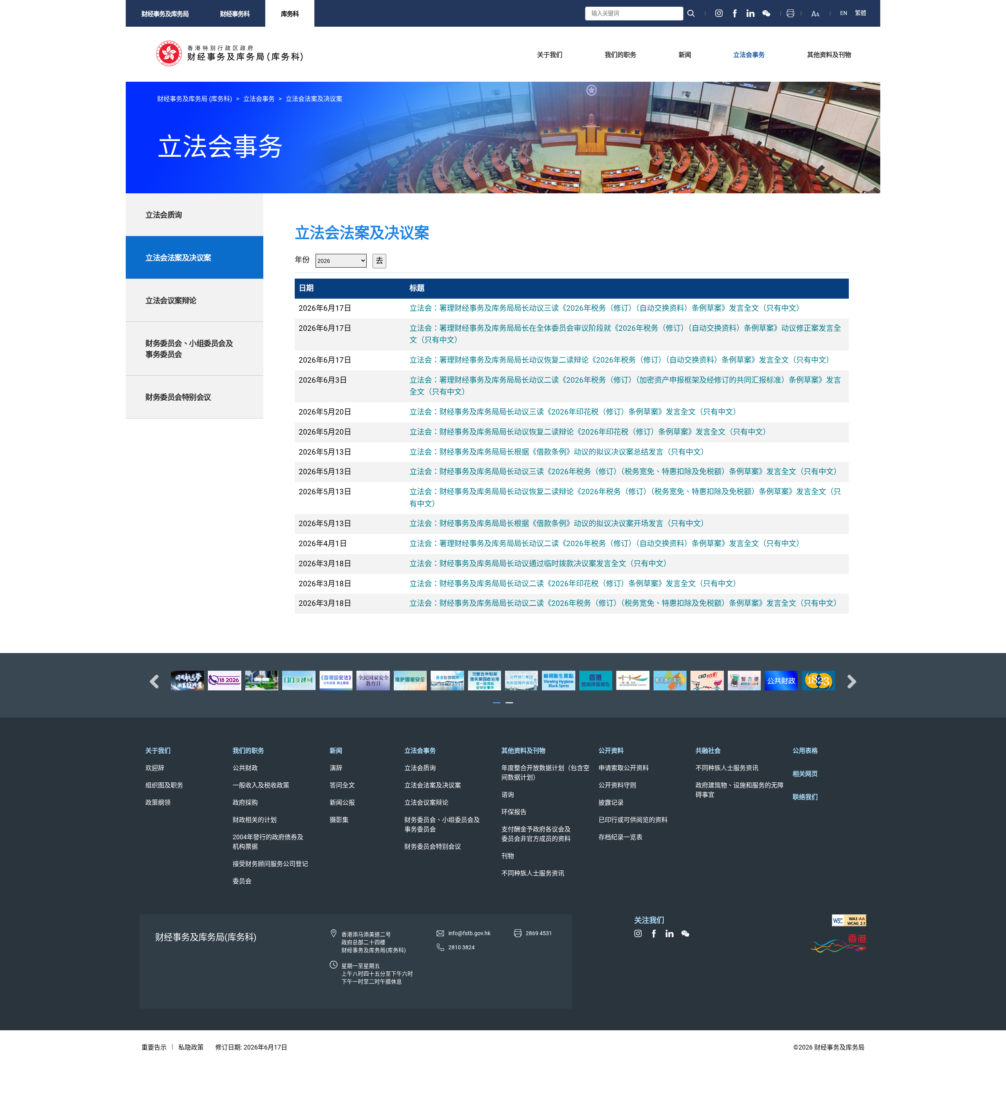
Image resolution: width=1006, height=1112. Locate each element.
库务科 (290, 14)
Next (849, 681)
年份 (302, 259)
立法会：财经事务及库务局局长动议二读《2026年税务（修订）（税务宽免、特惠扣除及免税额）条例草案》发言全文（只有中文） (625, 603)
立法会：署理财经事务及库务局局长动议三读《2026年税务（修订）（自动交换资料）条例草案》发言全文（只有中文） (606, 308)
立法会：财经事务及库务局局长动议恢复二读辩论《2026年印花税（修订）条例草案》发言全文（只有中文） (589, 432)
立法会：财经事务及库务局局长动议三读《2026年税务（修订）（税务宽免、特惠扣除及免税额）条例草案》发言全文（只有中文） (625, 471)
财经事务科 (235, 14)
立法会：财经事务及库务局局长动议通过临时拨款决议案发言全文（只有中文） (540, 563)
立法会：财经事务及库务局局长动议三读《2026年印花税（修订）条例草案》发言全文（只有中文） (574, 412)
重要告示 (154, 1047)
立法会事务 (259, 99)
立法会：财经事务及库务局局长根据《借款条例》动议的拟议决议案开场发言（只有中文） (558, 523)
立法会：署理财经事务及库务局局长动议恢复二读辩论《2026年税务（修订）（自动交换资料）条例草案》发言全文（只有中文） (621, 360)
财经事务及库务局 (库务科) (194, 99)
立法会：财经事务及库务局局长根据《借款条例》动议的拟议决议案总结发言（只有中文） (558, 452)
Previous (157, 681)
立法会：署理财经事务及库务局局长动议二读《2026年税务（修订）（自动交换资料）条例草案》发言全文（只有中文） (606, 543)
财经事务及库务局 (165, 14)
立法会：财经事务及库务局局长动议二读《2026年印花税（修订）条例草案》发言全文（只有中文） (574, 583)
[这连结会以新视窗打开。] (719, 13)
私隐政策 (191, 1047)
